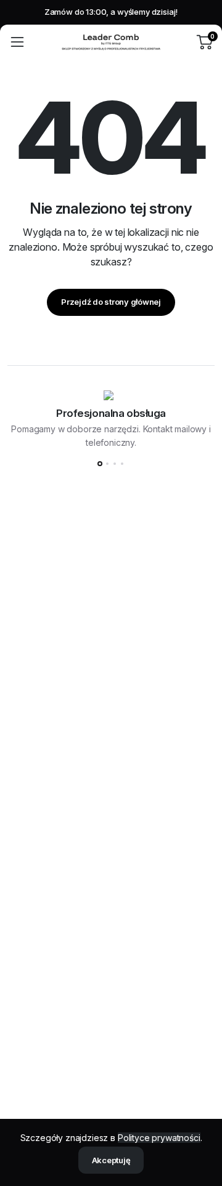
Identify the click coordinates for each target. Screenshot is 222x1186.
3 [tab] (114, 463)
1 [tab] (100, 463)
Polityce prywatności (159, 1137)
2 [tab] (107, 463)
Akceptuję (111, 1160)
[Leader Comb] (111, 42)
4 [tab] (122, 463)
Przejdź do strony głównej (111, 302)
